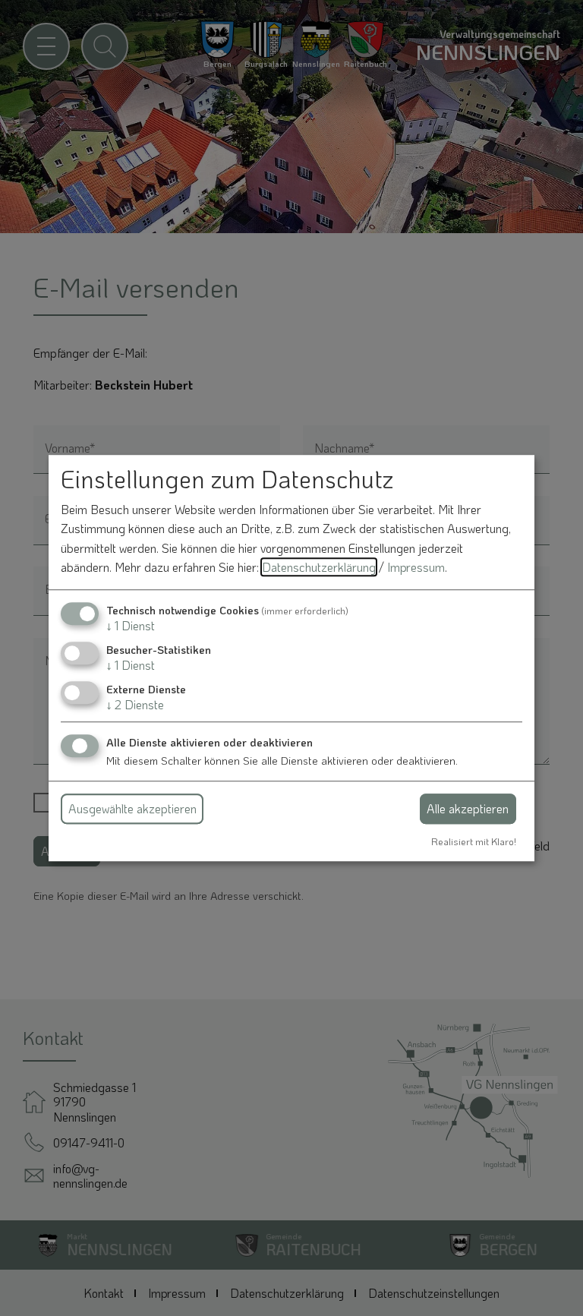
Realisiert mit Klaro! (473, 841)
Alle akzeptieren (468, 808)
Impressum (416, 568)
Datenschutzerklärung (319, 568)
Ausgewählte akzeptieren (132, 808)
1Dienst (130, 625)
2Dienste (135, 705)
